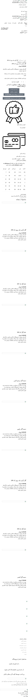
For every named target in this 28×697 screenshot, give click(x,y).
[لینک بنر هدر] (14, 348)
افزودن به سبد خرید (15, 81)
